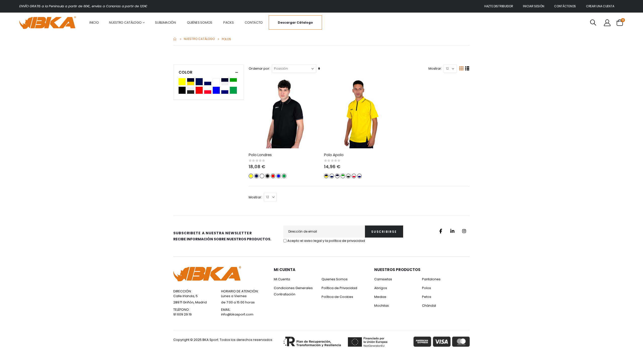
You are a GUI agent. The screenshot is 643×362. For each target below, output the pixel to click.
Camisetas (383, 279)
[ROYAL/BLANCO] (225, 90)
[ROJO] (200, 90)
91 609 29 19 (182, 314)
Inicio (175, 39)
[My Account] (607, 22)
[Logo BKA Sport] (47, 22)
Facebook (441, 231)
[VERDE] (234, 90)
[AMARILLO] (183, 81)
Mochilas (381, 305)
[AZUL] (200, 81)
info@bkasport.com (237, 314)
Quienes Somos (335, 279)
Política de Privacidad (339, 288)
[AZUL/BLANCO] (208, 81)
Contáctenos (565, 6)
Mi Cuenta (282, 279)
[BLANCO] (217, 81)
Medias (380, 296)
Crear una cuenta (600, 6)
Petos (426, 296)
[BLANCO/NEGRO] (225, 81)
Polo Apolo (334, 154)
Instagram (464, 231)
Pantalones (431, 279)
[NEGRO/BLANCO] (191, 90)
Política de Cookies (337, 296)
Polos (426, 288)
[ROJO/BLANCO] (208, 90)
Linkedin (452, 231)
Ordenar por (259, 68)
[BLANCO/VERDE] (234, 81)
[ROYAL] (217, 90)
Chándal (429, 305)
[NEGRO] (183, 90)
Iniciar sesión (533, 6)
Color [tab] (185, 72)
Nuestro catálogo (199, 38)
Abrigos (380, 288)
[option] (250, 175)
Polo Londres (260, 154)
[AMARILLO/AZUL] (191, 81)
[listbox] (268, 175)
